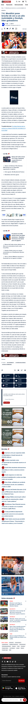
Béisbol (11, 601)
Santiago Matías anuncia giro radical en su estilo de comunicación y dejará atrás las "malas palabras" (14, 499)
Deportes (3, 10)
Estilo (18, 646)
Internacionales (18, 642)
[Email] (7, 28)
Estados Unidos (5, 648)
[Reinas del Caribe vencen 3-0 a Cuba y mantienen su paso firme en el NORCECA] (7, 159)
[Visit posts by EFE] (3, 24)
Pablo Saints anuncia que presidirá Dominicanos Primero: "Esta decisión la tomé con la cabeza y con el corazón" (13, 521)
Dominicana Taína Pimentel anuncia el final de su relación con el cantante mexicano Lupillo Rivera (13, 506)
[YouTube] (7, 661)
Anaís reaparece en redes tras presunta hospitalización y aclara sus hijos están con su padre (14, 477)
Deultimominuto (10, 362)
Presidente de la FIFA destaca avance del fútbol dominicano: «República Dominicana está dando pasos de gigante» (18, 237)
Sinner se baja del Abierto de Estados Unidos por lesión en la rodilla (18, 637)
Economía (23, 646)
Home (2, 8)
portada (18, 648)
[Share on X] (4, 28)
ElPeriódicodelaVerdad (20, 362)
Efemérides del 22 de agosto (12, 174)
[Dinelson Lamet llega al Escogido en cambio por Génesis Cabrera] (4, 603)
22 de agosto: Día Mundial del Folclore (14, 171)
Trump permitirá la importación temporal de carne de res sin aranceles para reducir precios (13, 514)
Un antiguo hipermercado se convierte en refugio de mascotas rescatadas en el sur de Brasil (13, 128)
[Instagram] (7, 380)
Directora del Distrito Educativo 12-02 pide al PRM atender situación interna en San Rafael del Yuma (14, 492)
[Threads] (20, 385)
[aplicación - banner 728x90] (14, 52)
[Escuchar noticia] (16, 28)
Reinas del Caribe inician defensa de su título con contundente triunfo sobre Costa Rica (14, 246)
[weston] (12, 417)
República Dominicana (6, 364)
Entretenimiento (22, 644)
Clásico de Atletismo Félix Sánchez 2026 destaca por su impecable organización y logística (12, 167)
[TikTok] (13, 661)
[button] (17, 1)
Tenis (11, 633)
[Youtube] (20, 380)
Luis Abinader (12, 648)
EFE (7, 23)
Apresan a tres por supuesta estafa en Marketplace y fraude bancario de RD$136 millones (13, 455)
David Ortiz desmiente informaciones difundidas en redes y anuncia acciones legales (14, 470)
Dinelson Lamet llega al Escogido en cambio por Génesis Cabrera (16, 604)
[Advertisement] (14, 534)
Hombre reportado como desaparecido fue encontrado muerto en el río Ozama (14, 462)
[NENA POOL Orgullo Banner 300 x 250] (12, 586)
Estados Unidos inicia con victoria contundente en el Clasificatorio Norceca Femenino (13, 252)
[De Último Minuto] (6, 2)
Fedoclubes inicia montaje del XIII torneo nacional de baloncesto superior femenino (17, 612)
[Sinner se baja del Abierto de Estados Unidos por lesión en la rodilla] (4, 636)
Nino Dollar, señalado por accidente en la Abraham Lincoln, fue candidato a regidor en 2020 (13, 484)
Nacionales (12, 616)
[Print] (13, 28)
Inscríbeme (6, 402)
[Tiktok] (7, 385)
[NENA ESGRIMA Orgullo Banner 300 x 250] (12, 565)
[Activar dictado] (20, 699)
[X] (20, 376)
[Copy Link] (10, 28)
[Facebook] (7, 376)
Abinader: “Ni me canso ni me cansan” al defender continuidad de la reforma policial (18, 620)
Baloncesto (12, 609)
